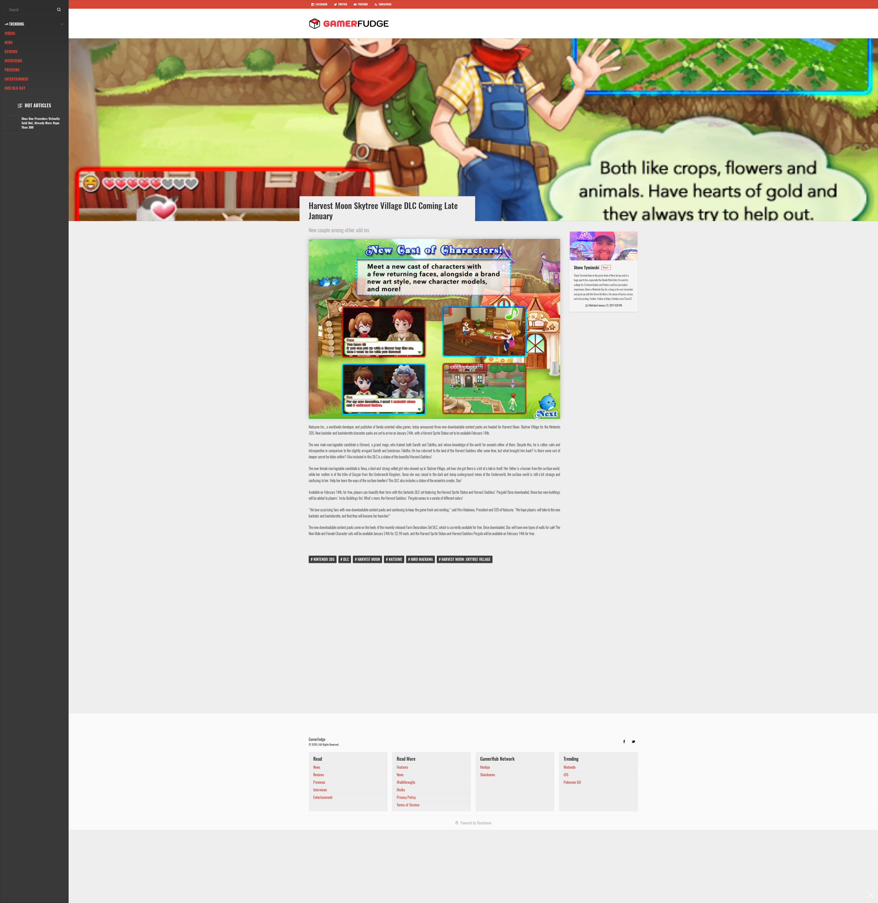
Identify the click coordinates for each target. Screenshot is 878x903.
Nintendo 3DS (324, 559)
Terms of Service (408, 805)
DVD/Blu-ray (15, 88)
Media (401, 789)
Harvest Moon (369, 559)
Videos (10, 33)
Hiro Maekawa (422, 559)
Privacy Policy (406, 797)
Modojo (485, 767)
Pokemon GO (572, 782)
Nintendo (570, 767)
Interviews (13, 60)
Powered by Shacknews (476, 823)
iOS (566, 774)
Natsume (395, 559)
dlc (346, 559)
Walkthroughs (406, 782)
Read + (606, 267)
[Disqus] (473, 641)
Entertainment (16, 79)
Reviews (11, 51)
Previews (12, 70)
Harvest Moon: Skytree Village (466, 559)
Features (402, 767)
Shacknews (487, 774)
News (9, 42)
